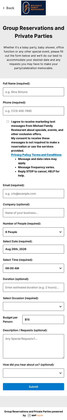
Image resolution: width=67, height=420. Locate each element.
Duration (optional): (16, 279)
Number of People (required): (22, 223)
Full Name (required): (16, 83)
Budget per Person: (10, 319)
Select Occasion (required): (21, 298)
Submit (33, 386)
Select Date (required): (17, 241)
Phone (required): (14, 102)
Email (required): (14, 185)
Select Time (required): (18, 259)
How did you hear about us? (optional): (28, 364)
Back (8, 8)
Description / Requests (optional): (25, 330)
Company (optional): (16, 204)
